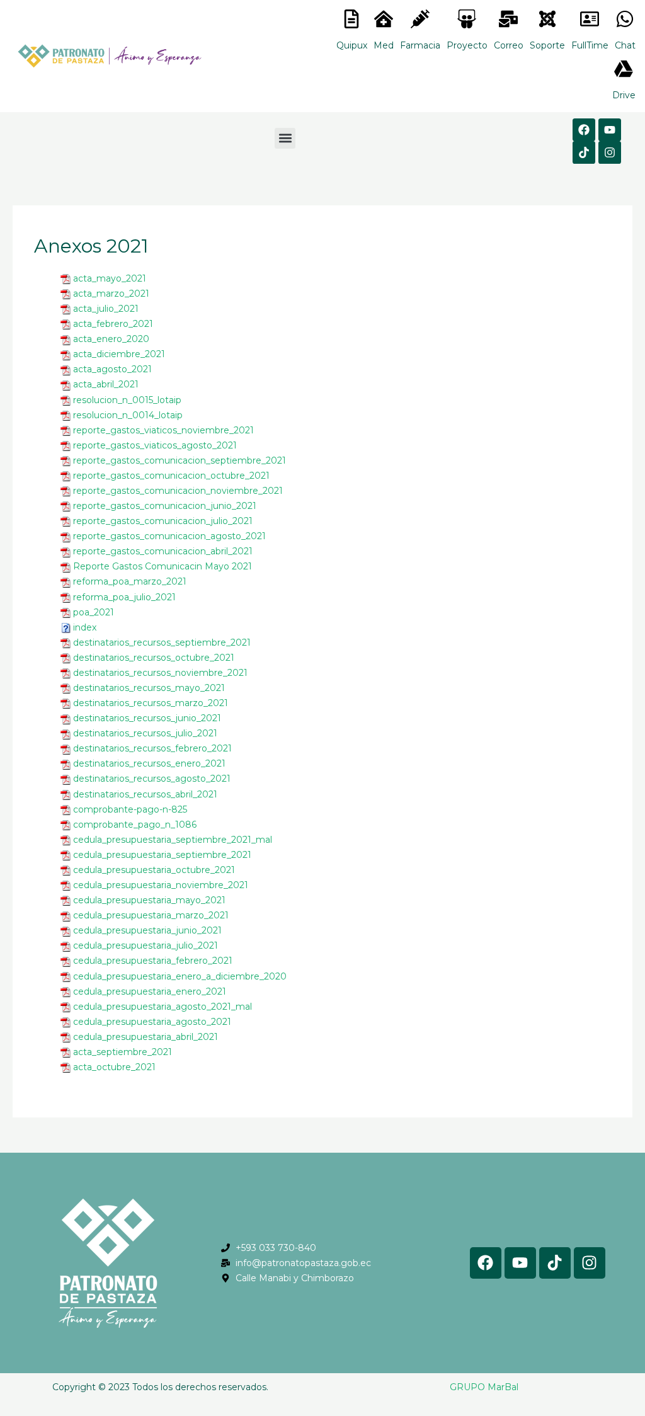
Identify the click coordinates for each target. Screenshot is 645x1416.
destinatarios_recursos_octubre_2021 (153, 657)
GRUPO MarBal (484, 1387)
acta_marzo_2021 (111, 293)
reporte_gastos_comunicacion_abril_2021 (163, 551)
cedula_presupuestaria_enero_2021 (149, 991)
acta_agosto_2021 (112, 369)
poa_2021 (93, 612)
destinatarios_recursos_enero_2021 (149, 763)
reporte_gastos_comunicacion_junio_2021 (164, 505)
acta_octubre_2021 (114, 1067)
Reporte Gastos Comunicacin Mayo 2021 (162, 566)
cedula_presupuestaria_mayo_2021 (149, 900)
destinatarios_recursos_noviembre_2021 (160, 672)
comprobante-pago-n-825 (130, 809)
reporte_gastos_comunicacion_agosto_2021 (169, 536)
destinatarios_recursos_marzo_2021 (150, 703)
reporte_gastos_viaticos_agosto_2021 (155, 445)
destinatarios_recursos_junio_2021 (147, 718)
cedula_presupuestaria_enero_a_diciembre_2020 (180, 976)
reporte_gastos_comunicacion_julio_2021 (163, 521)
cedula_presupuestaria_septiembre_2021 (162, 854)
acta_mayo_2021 (109, 278)
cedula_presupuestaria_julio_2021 (145, 945)
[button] (285, 138)
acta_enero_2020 (111, 339)
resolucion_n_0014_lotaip (128, 415)
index (84, 627)
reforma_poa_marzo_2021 (129, 581)
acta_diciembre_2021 (119, 354)
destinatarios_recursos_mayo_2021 (149, 688)
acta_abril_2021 (106, 384)
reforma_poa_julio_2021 (124, 597)
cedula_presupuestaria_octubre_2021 (154, 870)
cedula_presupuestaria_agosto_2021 (152, 1021)
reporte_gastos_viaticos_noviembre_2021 (163, 430)
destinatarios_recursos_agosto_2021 (152, 778)
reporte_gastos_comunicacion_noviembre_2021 (178, 490)
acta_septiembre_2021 (122, 1052)
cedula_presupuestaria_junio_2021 (147, 930)
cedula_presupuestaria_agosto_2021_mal (162, 1006)
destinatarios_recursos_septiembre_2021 (162, 642)
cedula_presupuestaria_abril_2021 (145, 1036)
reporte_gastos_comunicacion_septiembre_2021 (179, 460)
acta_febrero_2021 (113, 323)
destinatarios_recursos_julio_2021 (145, 733)
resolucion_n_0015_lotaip (127, 400)
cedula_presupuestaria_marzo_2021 (151, 915)
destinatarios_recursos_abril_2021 (145, 794)
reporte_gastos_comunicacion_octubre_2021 (171, 475)
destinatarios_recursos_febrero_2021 (152, 748)
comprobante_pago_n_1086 (135, 824)
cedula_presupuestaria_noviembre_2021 (160, 885)
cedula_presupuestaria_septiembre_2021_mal (172, 839)
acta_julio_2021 (106, 308)
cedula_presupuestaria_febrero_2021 (152, 960)
